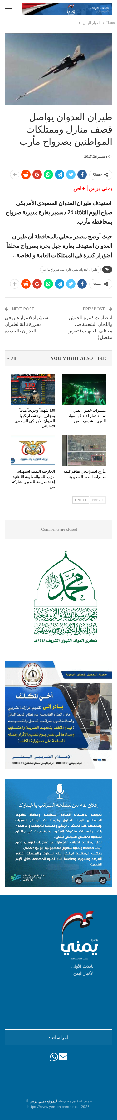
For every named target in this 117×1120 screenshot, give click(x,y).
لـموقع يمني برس (43, 1101)
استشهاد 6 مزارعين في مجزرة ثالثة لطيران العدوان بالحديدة (27, 324)
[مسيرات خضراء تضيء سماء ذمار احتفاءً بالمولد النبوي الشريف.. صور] (84, 389)
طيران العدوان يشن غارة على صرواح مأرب (70, 269)
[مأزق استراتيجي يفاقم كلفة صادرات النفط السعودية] (84, 450)
